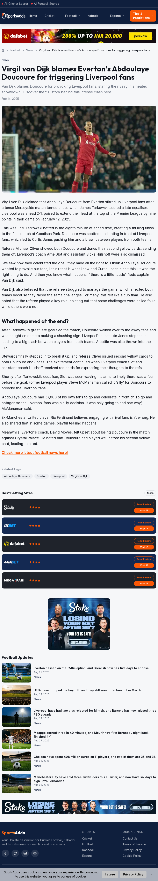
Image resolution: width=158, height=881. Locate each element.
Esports (115, 15)
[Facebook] (5, 853)
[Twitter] (15, 853)
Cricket (49, 15)
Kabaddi (93, 15)
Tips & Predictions (141, 16)
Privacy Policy (132, 850)
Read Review (144, 504)
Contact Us (130, 838)
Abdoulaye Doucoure (17, 476)
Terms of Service (134, 844)
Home (33, 15)
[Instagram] (25, 853)
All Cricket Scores (17, 3)
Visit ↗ (144, 510)
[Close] (152, 874)
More (150, 492)
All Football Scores (46, 3)
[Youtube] (35, 853)
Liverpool (59, 476)
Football (71, 15)
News (30, 50)
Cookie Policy (132, 855)
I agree (110, 874)
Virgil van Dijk (79, 476)
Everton (41, 476)
